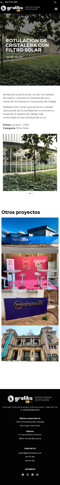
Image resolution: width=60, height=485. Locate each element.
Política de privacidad (20, 407)
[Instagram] (28, 475)
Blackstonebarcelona (31, 410)
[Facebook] (23, 475)
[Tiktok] (37, 475)
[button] (56, 9)
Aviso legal (7, 407)
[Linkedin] (32, 475)
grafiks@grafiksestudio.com (30, 453)
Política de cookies (37, 407)
